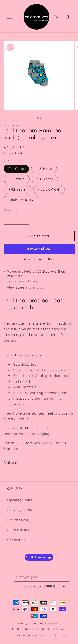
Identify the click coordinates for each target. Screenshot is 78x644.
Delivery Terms (19, 510)
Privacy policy (57, 628)
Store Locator (18, 530)
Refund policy (34, 628)
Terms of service (25, 635)
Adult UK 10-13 (21, 200)
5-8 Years (45, 179)
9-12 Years (17, 189)
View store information (26, 287)
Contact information (54, 635)
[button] (9, 17)
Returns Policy (19, 520)
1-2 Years (44, 169)
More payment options (39, 259)
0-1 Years (16, 169)
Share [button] (12, 462)
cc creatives (36, 623)
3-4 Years (17, 179)
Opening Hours (19, 500)
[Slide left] (30, 118)
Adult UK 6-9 (49, 189)
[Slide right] (48, 118)
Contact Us (16, 540)
